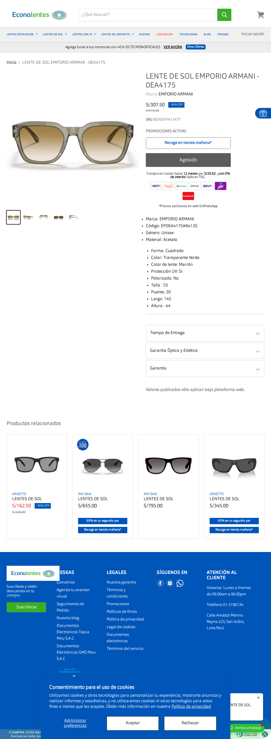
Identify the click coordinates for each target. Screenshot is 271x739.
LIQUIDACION (164, 34)
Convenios (66, 583)
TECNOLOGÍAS (188, 34)
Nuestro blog (68, 618)
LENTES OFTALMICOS (20, 34)
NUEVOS (144, 34)
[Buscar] (224, 15)
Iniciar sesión (252, 34)
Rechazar (190, 723)
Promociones (118, 604)
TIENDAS (222, 34)
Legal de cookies (121, 627)
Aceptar (133, 723)
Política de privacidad (191, 707)
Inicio (11, 63)
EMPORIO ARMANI (176, 94)
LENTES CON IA (82, 34)
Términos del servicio (125, 649)
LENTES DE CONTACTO (115, 34)
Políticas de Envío (122, 612)
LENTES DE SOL (53, 34)
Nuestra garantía (121, 583)
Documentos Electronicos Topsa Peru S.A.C (73, 632)
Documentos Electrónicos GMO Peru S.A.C (76, 652)
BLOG (207, 34)
